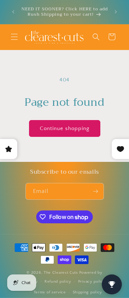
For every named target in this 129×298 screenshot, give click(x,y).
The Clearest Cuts (61, 272)
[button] (14, 37)
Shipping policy (87, 292)
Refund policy (57, 281)
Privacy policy (92, 281)
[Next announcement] (116, 12)
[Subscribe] (96, 191)
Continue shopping (65, 128)
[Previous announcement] (13, 12)
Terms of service (50, 292)
